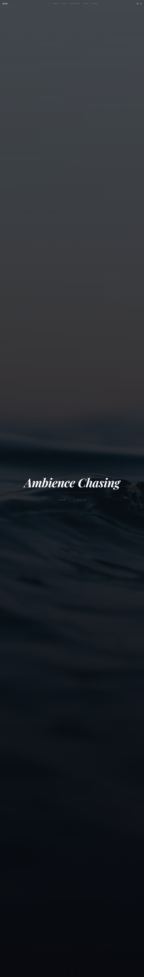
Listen (63, 3)
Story (86, 3)
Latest (55, 3)
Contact (95, 3)
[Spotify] (137, 3)
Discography (75, 3)
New (47, 3)
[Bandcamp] (141, 3)
